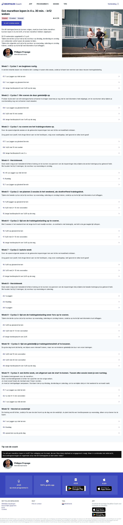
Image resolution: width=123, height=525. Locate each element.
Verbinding (113, 4)
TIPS (65, 4)
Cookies (4, 509)
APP (30, 4)
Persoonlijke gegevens (9, 505)
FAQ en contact (36, 503)
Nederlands (68, 503)
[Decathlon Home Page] (12, 3)
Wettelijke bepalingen (8, 503)
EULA (3, 507)
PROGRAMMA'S (42, 4)
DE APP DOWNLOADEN (11, 23)
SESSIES (56, 4)
